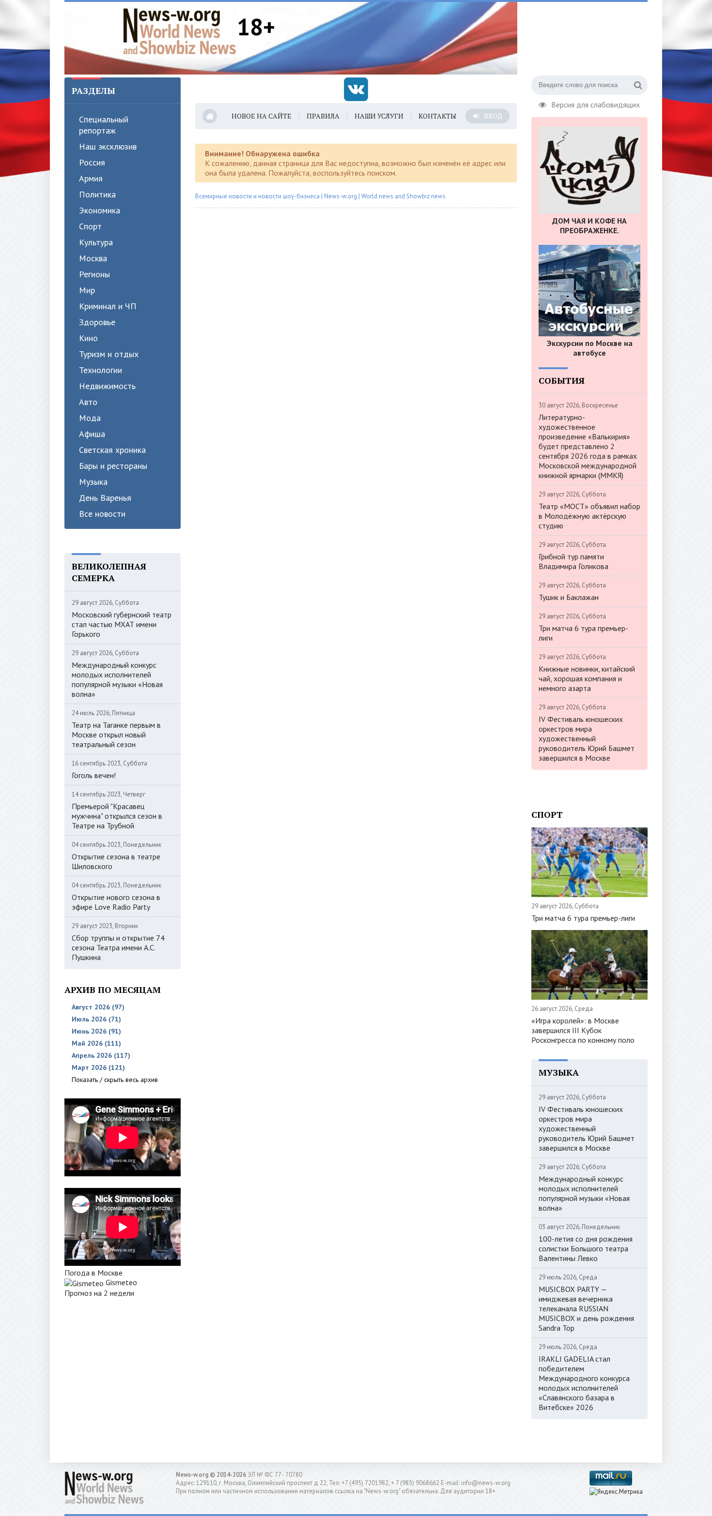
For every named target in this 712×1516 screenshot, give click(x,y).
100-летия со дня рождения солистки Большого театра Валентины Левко (586, 1248)
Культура (96, 242)
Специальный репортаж (103, 125)
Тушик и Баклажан (569, 597)
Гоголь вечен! (94, 775)
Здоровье (97, 322)
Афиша (92, 433)
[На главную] (180, 31)
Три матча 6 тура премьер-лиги (583, 633)
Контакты (437, 115)
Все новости (102, 513)
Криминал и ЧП (108, 306)
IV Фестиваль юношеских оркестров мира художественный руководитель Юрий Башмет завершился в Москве (587, 738)
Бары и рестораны (113, 465)
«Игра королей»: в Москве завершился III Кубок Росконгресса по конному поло (583, 1030)
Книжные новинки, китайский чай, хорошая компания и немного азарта (587, 678)
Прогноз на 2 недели (99, 1293)
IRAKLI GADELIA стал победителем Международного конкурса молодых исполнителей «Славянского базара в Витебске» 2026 (584, 1383)
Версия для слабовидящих (595, 103)
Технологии (100, 369)
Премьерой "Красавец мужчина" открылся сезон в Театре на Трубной (117, 815)
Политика (97, 194)
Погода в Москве (93, 1272)
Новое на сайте (262, 115)
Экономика (99, 210)
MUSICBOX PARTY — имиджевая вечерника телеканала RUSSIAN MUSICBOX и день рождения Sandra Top (586, 1308)
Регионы (94, 274)
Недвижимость (107, 385)
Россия (92, 162)
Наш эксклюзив (108, 146)
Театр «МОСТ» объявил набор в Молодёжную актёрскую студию (589, 515)
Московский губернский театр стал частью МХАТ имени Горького (121, 624)
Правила (323, 115)
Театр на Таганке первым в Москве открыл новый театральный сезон (116, 734)
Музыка (93, 481)
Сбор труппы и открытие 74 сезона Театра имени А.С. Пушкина (118, 947)
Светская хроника (112, 449)
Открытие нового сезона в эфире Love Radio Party (116, 902)
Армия (91, 178)
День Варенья (105, 497)
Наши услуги (379, 115)
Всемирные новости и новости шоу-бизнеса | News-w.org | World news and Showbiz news (320, 196)
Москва (93, 258)
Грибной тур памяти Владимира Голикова (573, 561)
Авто (88, 401)
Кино (88, 338)
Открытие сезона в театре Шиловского (116, 861)
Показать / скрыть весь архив (115, 1079)
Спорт (90, 226)
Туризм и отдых (109, 354)
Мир (87, 290)
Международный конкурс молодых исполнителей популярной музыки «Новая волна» (117, 679)
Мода (90, 417)
